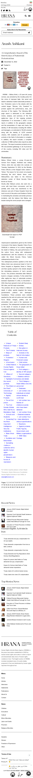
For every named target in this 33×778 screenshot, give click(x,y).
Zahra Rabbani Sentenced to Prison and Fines (19, 625)
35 (10, 487)
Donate (24, 25)
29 (28, 485)
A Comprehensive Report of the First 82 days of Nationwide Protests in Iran (14, 55)
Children (3, 708)
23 (14, 485)
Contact (3, 697)
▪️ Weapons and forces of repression (9, 459)
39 (19, 487)
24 (17, 485)
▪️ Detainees (21, 388)
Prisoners (4, 725)
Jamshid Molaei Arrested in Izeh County (19, 620)
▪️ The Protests (9, 350)
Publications (5, 691)
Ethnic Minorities (6, 718)
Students (4, 737)
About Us (4, 694)
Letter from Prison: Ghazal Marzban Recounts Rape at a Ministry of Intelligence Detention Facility (17, 610)
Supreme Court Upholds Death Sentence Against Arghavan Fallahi (19, 515)
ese (15, 346)
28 (25, 485)
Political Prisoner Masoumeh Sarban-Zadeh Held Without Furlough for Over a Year (19, 520)
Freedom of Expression (8, 743)
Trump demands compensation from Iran (16, 550)
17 (2, 485)
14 (27, 482)
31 (2, 487)
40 (22, 487)
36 (13, 487)
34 (8, 487)
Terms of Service (6, 758)
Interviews (4, 684)
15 (29, 482)
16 (31, 482)
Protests (6, 348)
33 (6, 487)
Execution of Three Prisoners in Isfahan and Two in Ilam (19, 525)
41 (24, 487)
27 (23, 485)
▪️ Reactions (21, 424)
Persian (29, 5)
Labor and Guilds (6, 721)
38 (17, 487)
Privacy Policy (5, 761)
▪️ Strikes (20, 346)
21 (10, 485)
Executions (4, 711)
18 (4, 485)
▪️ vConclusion (9, 362)
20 (8, 485)
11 (21, 482)
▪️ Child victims (21, 362)
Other (3, 747)
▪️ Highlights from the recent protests (10, 381)
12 (23, 482)
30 (30, 485)
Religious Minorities (7, 728)
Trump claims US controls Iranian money (16, 571)
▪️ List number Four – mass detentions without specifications (23, 419)
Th (13, 346)
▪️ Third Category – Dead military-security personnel (24, 383)
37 (15, 487)
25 (19, 485)
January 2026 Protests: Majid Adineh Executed (18, 510)
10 (19, 482)
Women (3, 740)
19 (6, 485)
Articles (3, 681)
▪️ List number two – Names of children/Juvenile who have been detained (23, 405)
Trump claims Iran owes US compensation (16, 574)
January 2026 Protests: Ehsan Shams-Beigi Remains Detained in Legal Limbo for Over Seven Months (18, 615)
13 (24, 482)
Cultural (3, 715)
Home (3, 678)
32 (4, 487)
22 (12, 485)
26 (21, 485)
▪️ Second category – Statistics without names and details (23, 376)
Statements (4, 688)
